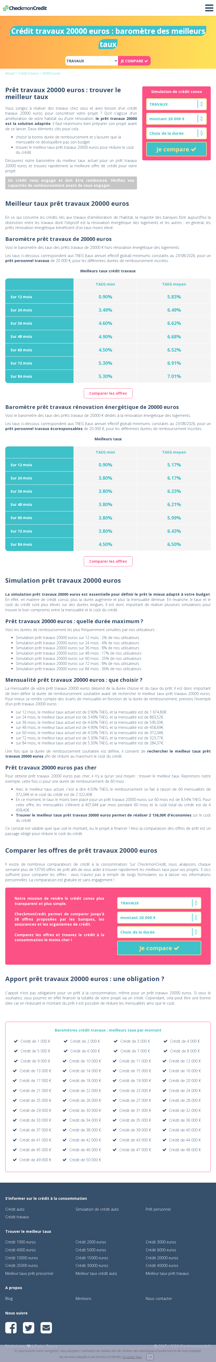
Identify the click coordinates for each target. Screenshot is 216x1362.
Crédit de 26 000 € (85, 1100)
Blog (9, 1298)
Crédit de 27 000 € (135, 1100)
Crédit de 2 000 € (85, 1041)
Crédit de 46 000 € (85, 1149)
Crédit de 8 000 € (185, 1050)
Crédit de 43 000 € (135, 1139)
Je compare (173, 149)
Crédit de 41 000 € (35, 1139)
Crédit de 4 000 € (185, 1041)
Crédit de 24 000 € (185, 1090)
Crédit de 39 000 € (135, 1129)
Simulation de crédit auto (97, 1209)
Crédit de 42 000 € (85, 1139)
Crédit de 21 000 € (35, 1090)
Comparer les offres (108, 393)
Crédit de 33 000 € (35, 1120)
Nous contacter (159, 1298)
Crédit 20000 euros (162, 1257)
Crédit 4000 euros (20, 1249)
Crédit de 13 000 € (35, 1070)
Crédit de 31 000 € (135, 1110)
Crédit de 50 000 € (85, 1159)
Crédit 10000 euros (21, 1257)
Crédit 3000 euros (161, 1241)
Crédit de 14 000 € (85, 1070)
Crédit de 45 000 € (35, 1149)
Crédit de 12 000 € (185, 1061)
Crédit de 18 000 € (85, 1080)
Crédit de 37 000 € (35, 1129)
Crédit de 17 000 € (35, 1080)
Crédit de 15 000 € (135, 1070)
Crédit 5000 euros (91, 1249)
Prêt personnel (158, 1209)
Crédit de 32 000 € (185, 1110)
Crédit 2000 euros (91, 1241)
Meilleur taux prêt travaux (167, 1273)
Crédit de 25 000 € (35, 1100)
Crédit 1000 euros (20, 1241)
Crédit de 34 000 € (85, 1120)
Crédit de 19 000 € (135, 1080)
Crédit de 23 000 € (135, 1090)
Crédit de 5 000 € (35, 1050)
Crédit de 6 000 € (85, 1050)
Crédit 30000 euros (92, 1265)
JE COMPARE (132, 60)
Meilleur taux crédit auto (96, 1273)
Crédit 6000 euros (161, 1249)
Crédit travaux (28, 73)
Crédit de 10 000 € (85, 1061)
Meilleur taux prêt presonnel (29, 1273)
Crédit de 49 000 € (35, 1159)
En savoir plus (132, 1357)
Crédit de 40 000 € (185, 1129)
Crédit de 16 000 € (185, 1070)
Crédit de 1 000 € (35, 1041)
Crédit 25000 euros (21, 1265)
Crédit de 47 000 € (135, 1149)
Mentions (83, 1298)
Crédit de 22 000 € (85, 1090)
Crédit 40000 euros (162, 1265)
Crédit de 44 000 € (185, 1139)
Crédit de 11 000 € (135, 1061)
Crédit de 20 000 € (185, 1080)
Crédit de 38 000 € (85, 1129)
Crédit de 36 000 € (185, 1120)
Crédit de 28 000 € (185, 1100)
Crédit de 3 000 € (135, 1041)
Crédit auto (14, 1209)
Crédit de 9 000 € (35, 1061)
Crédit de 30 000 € (85, 1110)
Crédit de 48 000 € (185, 1149)
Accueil (10, 73)
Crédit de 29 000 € (35, 1110)
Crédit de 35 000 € (135, 1120)
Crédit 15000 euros (92, 1257)
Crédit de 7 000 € (135, 1050)
